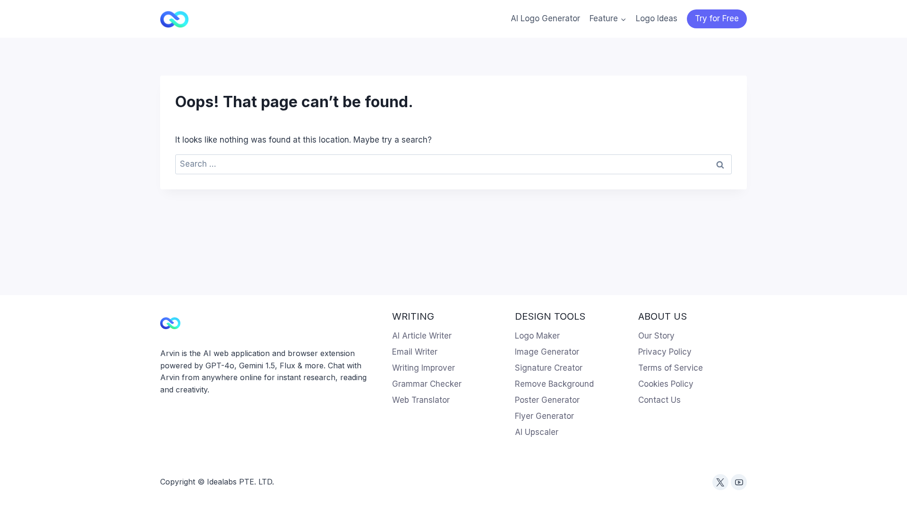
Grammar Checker (427, 384)
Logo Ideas (656, 18)
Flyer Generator (544, 416)
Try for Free (717, 18)
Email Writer (414, 352)
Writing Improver (423, 368)
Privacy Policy (665, 352)
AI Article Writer (422, 335)
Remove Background (554, 384)
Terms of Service (670, 368)
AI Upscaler (536, 432)
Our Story (656, 335)
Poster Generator (547, 400)
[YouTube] (739, 482)
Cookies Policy (665, 384)
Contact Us (659, 400)
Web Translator (421, 400)
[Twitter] (720, 482)
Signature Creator (548, 368)
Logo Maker (537, 335)
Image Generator (547, 352)
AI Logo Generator (545, 18)
